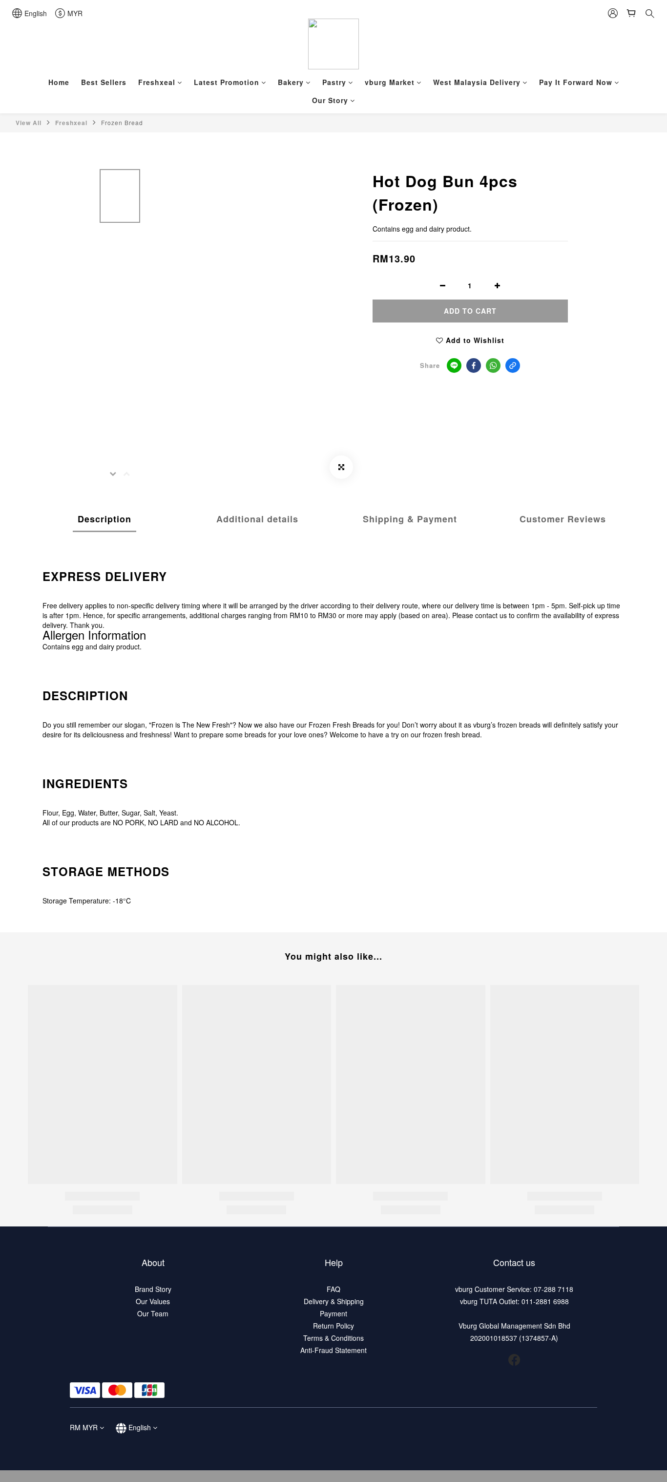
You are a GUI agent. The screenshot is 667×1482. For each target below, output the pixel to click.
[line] (454, 365)
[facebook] (473, 365)
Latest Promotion (226, 82)
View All (29, 122)
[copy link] (512, 365)
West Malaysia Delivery (477, 82)
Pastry (334, 82)
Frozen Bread (122, 122)
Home (58, 82)
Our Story (330, 100)
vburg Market (390, 82)
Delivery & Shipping (334, 1301)
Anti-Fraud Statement (333, 1350)
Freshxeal (156, 82)
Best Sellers (103, 82)
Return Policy (333, 1326)
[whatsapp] (493, 365)
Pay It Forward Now (575, 82)
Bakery (291, 82)
